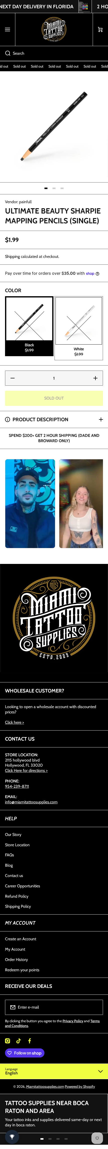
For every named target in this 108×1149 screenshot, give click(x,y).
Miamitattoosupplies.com (45, 1086)
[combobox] (54, 53)
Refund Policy (16, 896)
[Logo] (54, 29)
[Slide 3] (62, 188)
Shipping (12, 256)
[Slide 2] (54, 188)
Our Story (13, 834)
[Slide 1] (45, 188)
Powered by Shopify (80, 1086)
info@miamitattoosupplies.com (31, 802)
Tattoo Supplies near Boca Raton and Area (47, 1106)
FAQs (9, 855)
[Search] (5, 53)
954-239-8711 (17, 786)
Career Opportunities (22, 886)
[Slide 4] (66, 1139)
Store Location (17, 844)
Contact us (14, 875)
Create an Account (20, 938)
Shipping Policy (18, 906)
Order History (16, 959)
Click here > (14, 722)
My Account (15, 949)
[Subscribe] (96, 1007)
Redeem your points (22, 969)
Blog (9, 865)
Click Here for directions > (26, 770)
